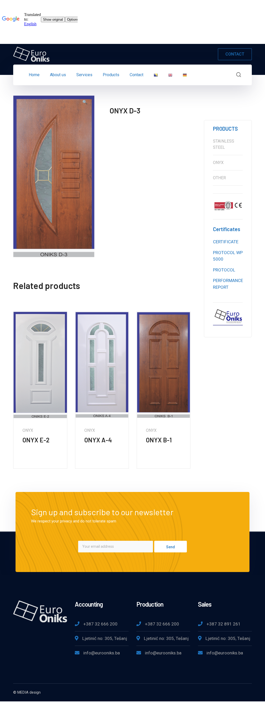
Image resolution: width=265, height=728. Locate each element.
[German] (185, 75)
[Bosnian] (156, 75)
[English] (170, 75)
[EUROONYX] (31, 53)
